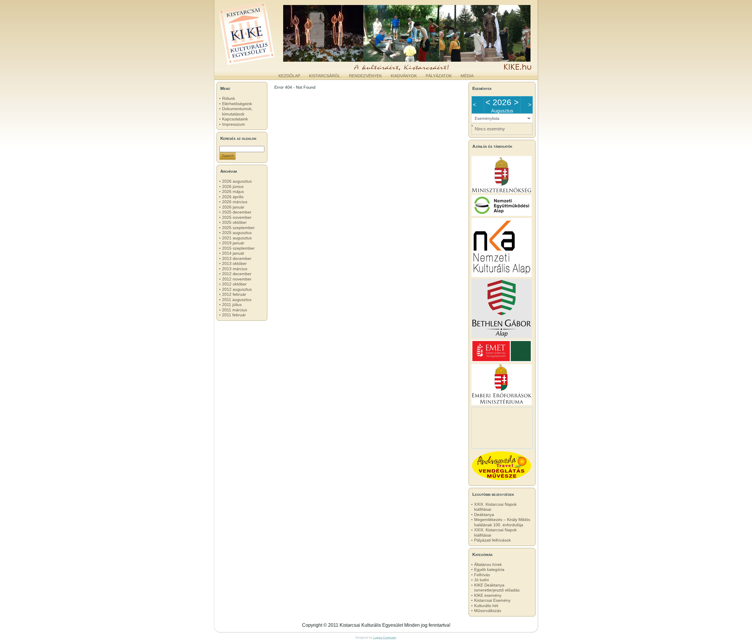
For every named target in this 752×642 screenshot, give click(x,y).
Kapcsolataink (235, 119)
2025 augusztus (237, 232)
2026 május (233, 191)
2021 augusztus (237, 238)
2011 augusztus (236, 299)
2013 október (234, 263)
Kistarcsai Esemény (492, 600)
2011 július (232, 304)
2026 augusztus (237, 181)
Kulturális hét (486, 605)
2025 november (236, 217)
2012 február (234, 294)
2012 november (236, 279)
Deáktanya (484, 514)
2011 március (234, 309)
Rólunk (228, 98)
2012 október (234, 284)
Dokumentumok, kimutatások (237, 111)
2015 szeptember (238, 248)
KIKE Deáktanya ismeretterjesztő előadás (497, 588)
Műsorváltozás (487, 610)
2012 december (236, 273)
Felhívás (482, 574)
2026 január (233, 207)
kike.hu (263, 64)
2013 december (236, 258)
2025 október (234, 222)
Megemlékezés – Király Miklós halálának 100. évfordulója (502, 522)
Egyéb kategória (489, 569)
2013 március (234, 268)
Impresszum (233, 124)
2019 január (233, 243)
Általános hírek (488, 564)
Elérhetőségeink (237, 103)
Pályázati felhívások (492, 540)
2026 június (233, 186)
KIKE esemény (487, 595)
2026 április (233, 196)
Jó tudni (481, 579)
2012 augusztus (237, 289)
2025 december (236, 212)
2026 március (234, 201)
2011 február (234, 314)
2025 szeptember (238, 227)
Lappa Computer (384, 637)
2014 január (233, 253)
